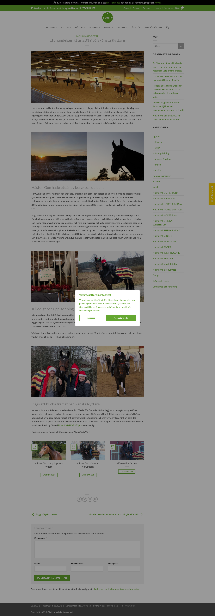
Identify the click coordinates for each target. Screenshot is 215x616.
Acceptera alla (121, 318)
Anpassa (91, 318)
